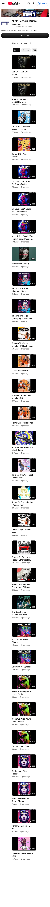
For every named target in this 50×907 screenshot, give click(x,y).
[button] (35, 43)
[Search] (28, 3)
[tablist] (25, 43)
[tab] (15, 43)
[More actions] (35, 72)
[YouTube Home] (13, 3)
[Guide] (3, 3)
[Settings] (33, 3)
